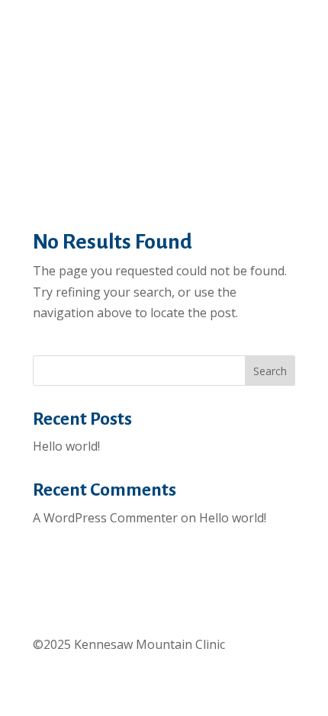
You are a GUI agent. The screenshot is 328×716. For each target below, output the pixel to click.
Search (270, 371)
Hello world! (66, 446)
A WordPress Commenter (105, 517)
